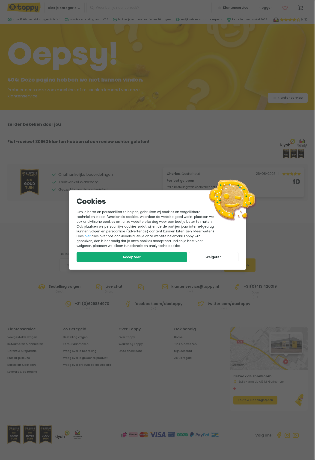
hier (88, 236)
